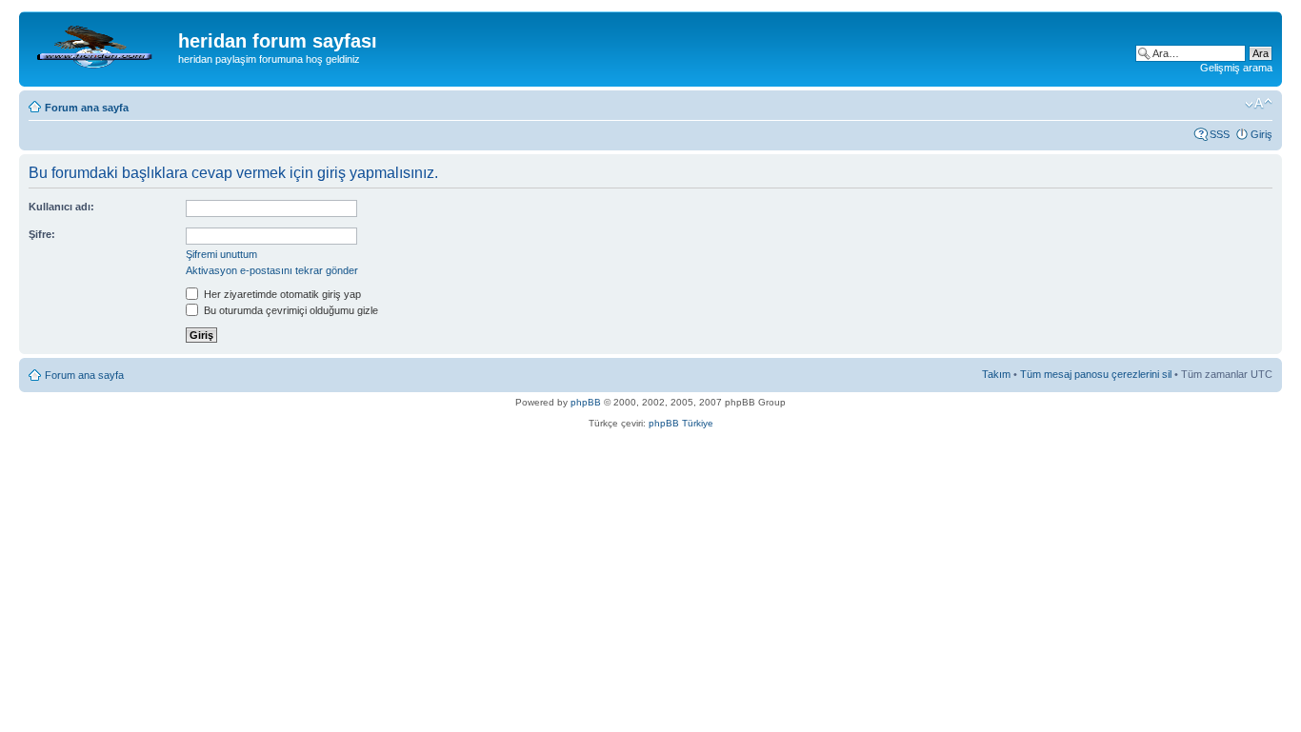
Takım (996, 374)
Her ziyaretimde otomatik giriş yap (281, 294)
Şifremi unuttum (221, 254)
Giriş (1261, 134)
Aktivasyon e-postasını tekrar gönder (272, 270)
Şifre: (42, 234)
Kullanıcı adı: (61, 206)
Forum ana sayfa (87, 107)
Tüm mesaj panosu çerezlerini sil (1095, 374)
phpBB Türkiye (681, 423)
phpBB (585, 402)
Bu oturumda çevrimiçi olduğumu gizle (289, 310)
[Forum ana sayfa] (101, 46)
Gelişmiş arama (1236, 67)
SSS (1220, 134)
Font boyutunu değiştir (1258, 103)
